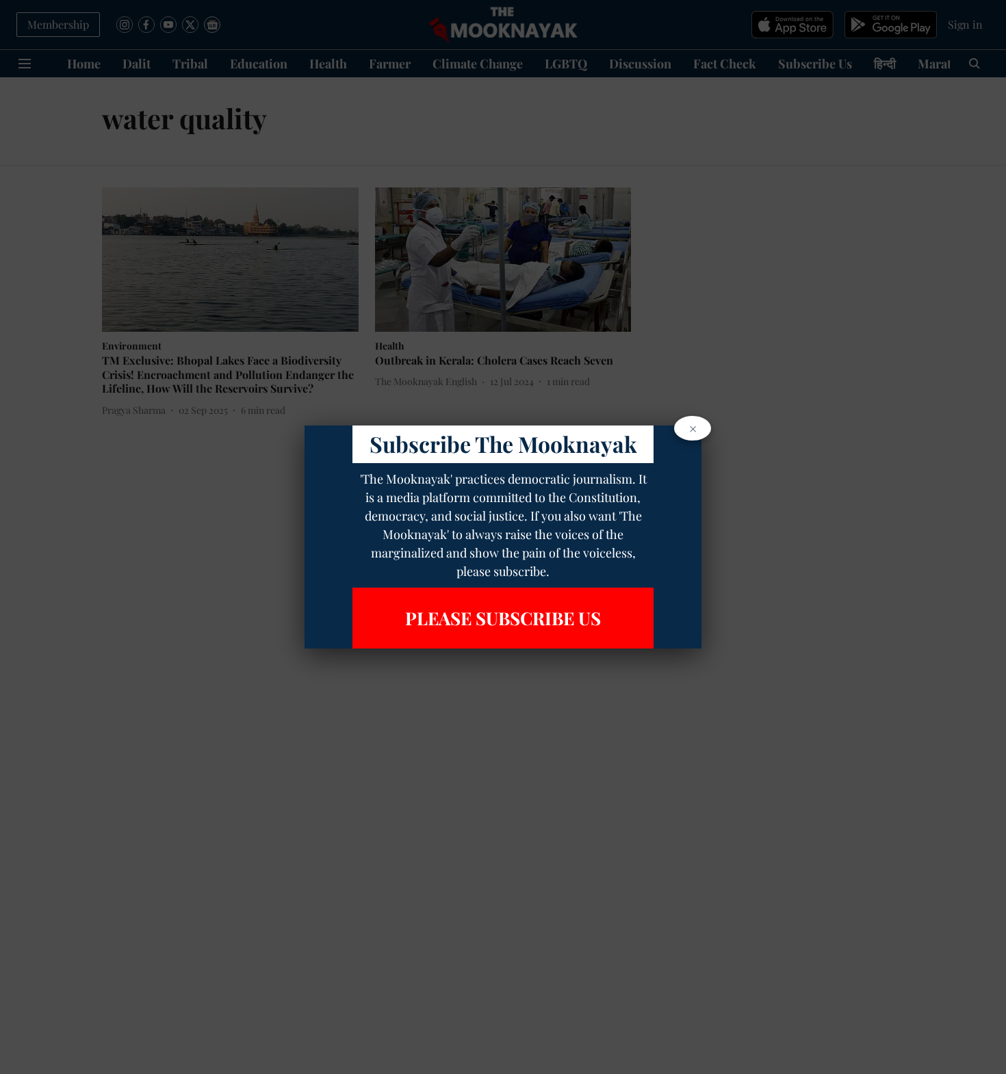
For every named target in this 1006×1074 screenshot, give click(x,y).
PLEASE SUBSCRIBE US (503, 618)
